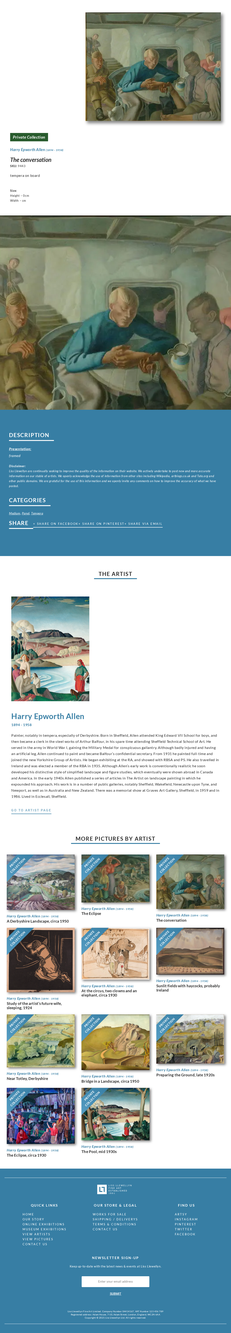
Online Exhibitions (44, 1224)
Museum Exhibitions (45, 1229)
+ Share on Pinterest (102, 524)
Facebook (185, 1234)
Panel (26, 513)
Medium (14, 513)
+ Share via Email (144, 524)
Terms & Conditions (114, 1224)
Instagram (186, 1219)
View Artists (37, 1234)
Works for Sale (110, 1214)
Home (28, 1214)
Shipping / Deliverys (115, 1219)
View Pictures (38, 1239)
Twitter (183, 1229)
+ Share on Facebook (56, 524)
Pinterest (185, 1224)
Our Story (33, 1219)
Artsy (181, 1214)
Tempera (37, 513)
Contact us (35, 1244)
